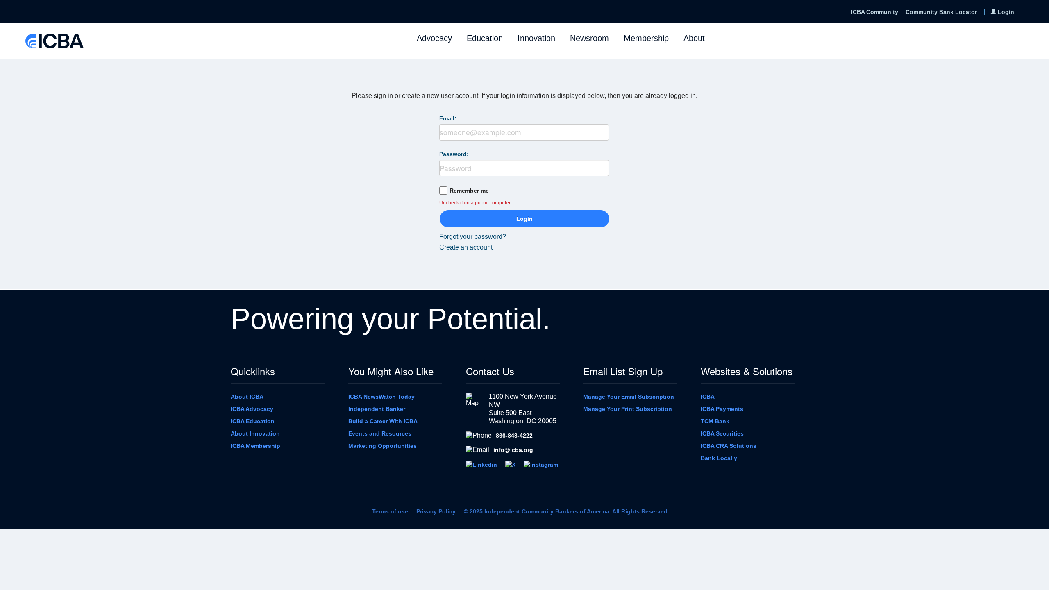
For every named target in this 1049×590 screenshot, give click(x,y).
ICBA (708, 396)
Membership (646, 38)
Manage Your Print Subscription (627, 409)
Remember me (469, 190)
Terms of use (390, 511)
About (694, 38)
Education (485, 38)
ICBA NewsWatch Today (381, 396)
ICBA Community (874, 12)
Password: (454, 154)
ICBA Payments (722, 409)
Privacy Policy (436, 511)
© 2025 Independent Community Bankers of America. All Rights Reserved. (566, 511)
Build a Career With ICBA (383, 421)
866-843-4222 (514, 435)
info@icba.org (513, 450)
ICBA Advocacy (252, 409)
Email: (447, 118)
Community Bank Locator (941, 12)
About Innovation (255, 433)
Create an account (466, 247)
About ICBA (247, 396)
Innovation (536, 38)
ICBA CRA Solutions (728, 445)
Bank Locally (719, 458)
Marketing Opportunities (382, 445)
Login (524, 219)
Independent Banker (376, 409)
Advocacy (434, 38)
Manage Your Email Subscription (628, 396)
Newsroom (589, 38)
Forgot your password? (472, 236)
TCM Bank (715, 421)
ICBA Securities (722, 433)
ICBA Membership (255, 445)
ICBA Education (253, 421)
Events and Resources (379, 433)
